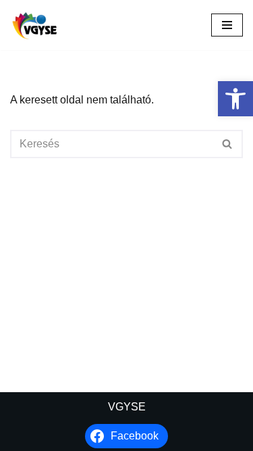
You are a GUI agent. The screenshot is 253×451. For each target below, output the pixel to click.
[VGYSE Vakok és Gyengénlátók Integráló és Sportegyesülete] (34, 25)
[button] (235, 98)
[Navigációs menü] (227, 25)
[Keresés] (228, 144)
